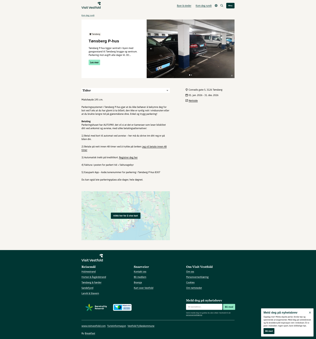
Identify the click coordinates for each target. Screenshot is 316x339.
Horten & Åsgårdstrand (93, 276)
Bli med (229, 306)
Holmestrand (88, 271)
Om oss (190, 271)
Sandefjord (87, 287)
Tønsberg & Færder (91, 282)
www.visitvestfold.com (93, 325)
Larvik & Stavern (90, 293)
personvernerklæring (194, 315)
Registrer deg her (128, 157)
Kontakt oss (140, 271)
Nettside (193, 100)
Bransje (138, 282)
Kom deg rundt (87, 15)
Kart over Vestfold (143, 287)
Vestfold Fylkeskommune (141, 325)
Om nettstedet (194, 287)
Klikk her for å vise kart (125, 215)
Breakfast (90, 333)
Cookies (190, 282)
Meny (230, 6)
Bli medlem (140, 276)
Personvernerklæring (197, 276)
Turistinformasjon (116, 325)
